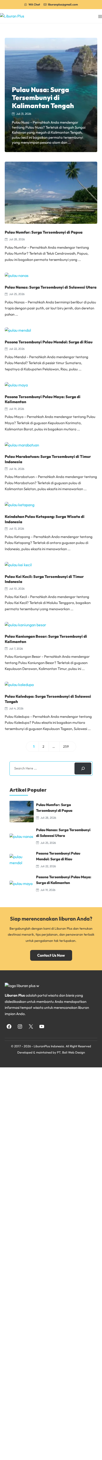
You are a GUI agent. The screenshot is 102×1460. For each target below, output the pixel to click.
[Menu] (100, 16)
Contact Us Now (51, 955)
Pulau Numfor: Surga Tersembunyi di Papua (44, 232)
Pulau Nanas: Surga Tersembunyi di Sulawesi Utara (51, 287)
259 (67, 747)
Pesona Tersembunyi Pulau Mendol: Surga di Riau (49, 342)
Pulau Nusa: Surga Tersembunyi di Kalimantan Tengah (43, 97)
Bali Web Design (73, 1052)
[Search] (82, 768)
